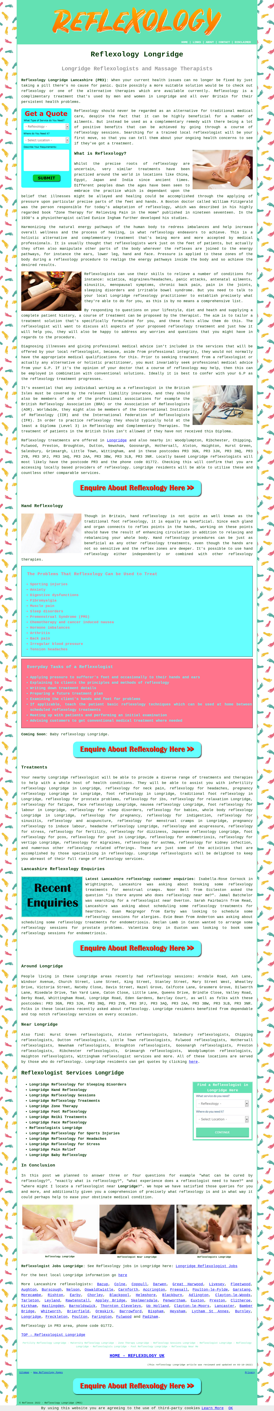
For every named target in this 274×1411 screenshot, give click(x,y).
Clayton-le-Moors (191, 1306)
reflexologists (130, 243)
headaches (217, 788)
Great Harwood (188, 1284)
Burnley (243, 1311)
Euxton (197, 1300)
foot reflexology (124, 794)
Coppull (139, 1284)
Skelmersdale (144, 1300)
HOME (184, 42)
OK (230, 1408)
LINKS (197, 42)
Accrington (154, 1290)
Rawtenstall (78, 1300)
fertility (95, 832)
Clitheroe (241, 1300)
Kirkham (29, 1306)
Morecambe (31, 1295)
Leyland (52, 1300)
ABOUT (210, 42)
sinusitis (31, 821)
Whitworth (51, 1311)
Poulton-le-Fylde (210, 1290)
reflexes (183, 249)
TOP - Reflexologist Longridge (53, 1335)
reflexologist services (126, 1056)
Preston (217, 1300)
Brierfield (78, 1311)
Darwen (159, 1284)
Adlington (199, 1295)
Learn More (213, 1408)
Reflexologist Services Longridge (72, 1073)
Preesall (179, 1290)
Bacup (102, 1284)
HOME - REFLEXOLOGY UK (137, 1355)
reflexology (33, 91)
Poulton (79, 1317)
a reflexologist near (148, 901)
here (193, 1062)
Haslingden (53, 1306)
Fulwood (124, 1317)
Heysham (177, 1311)
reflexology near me (188, 895)
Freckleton (57, 1317)
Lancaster (224, 1306)
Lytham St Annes (210, 1311)
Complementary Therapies (152, 426)
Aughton (29, 1290)
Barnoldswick (82, 1306)
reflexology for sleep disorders (106, 810)
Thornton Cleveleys (121, 1306)
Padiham (150, 1317)
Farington (102, 1317)
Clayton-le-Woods (233, 1295)
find (39, 1035)
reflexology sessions (96, 133)
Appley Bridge (110, 1300)
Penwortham (174, 1300)
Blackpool (119, 1295)
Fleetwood (241, 1284)
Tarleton (30, 1300)
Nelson (73, 1290)
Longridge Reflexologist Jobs (206, 1266)
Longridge (117, 440)
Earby (75, 1295)
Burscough (52, 1290)
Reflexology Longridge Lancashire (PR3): (65, 80)
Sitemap (24, 1372)
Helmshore (146, 1295)
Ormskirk (104, 1311)
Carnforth (128, 1290)
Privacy (250, 1372)
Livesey (216, 1284)
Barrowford (131, 1311)
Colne (119, 1284)
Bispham (155, 1311)
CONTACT (224, 42)
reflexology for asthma (149, 843)
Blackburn (172, 1295)
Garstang (242, 1290)
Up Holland (157, 1306)
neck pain (153, 788)
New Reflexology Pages (48, 1372)
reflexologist (207, 133)
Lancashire (45, 1284)
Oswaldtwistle (99, 1290)
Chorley (95, 1295)
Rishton (55, 1295)
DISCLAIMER (243, 42)
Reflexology (226, 91)
